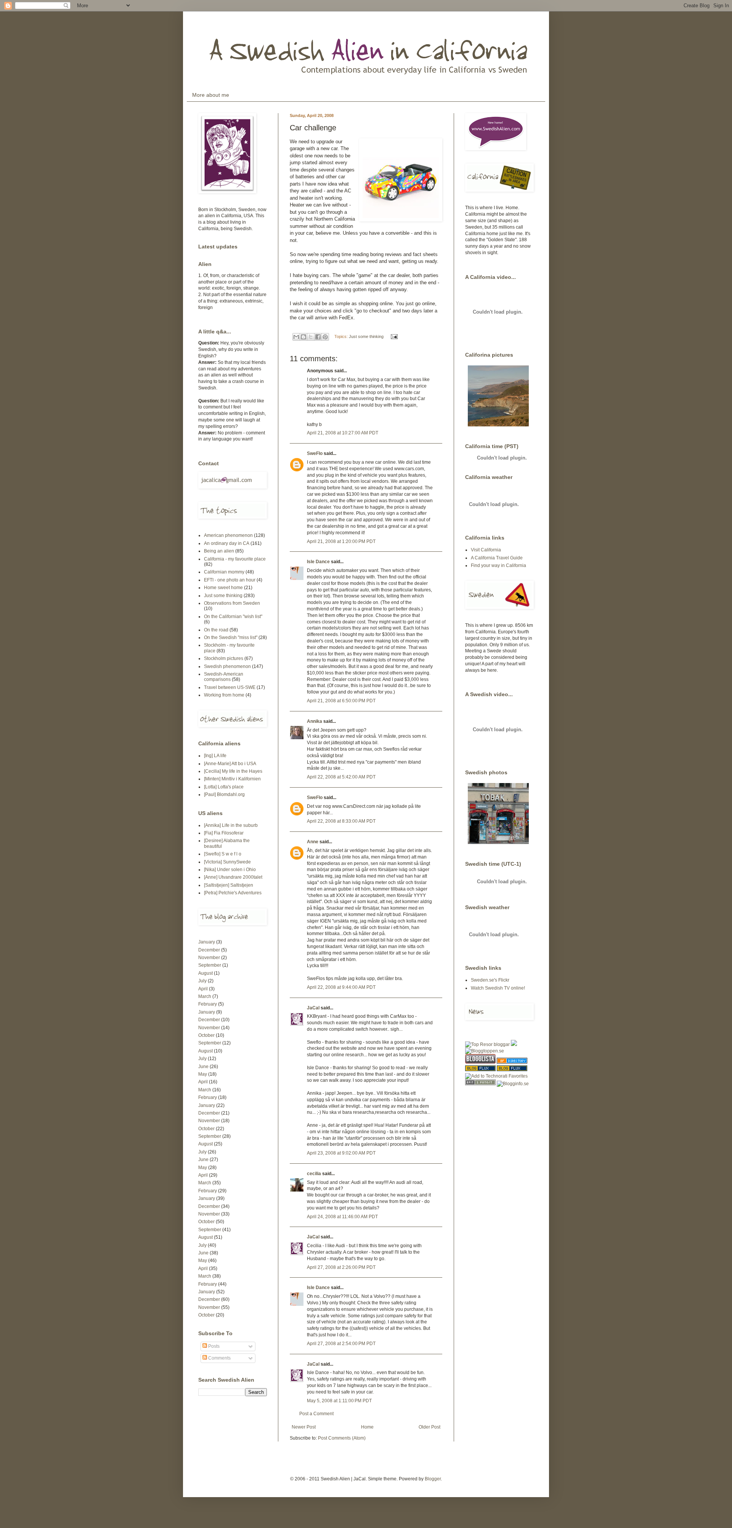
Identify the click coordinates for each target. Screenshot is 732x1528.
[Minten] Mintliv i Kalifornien (232, 779)
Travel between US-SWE (229, 687)
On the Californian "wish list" (233, 616)
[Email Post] (393, 336)
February (207, 1004)
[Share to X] (311, 337)
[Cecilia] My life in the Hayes (233, 771)
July (202, 980)
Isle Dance (318, 561)
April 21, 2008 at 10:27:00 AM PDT (342, 433)
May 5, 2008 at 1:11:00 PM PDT (339, 1400)
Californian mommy (224, 572)
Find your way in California (498, 565)
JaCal (313, 1008)
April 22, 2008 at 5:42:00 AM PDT (341, 777)
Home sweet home (223, 587)
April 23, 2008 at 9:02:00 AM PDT (341, 1153)
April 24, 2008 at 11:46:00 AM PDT (342, 1216)
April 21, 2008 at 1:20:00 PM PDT (341, 541)
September (209, 965)
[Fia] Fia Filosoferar (224, 833)
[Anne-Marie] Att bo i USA (230, 763)
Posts (213, 1346)
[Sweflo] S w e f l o (222, 854)
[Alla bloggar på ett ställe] (513, 1083)
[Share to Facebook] (318, 337)
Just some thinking (366, 336)
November (209, 957)
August (205, 973)
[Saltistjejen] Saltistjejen (228, 885)
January (206, 942)
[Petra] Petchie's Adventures (233, 892)
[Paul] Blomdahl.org (224, 794)
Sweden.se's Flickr (490, 980)
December (209, 950)
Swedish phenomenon (227, 666)
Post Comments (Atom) (342, 1438)
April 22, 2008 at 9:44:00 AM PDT (341, 987)
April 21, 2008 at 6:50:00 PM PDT (341, 700)
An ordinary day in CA (226, 543)
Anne (312, 841)
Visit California (486, 550)
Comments (219, 1358)
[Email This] (296, 337)
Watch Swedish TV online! (498, 988)
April (203, 988)
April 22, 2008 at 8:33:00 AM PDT (341, 821)
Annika (314, 721)
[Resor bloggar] (487, 1044)
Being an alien (219, 551)
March (204, 996)
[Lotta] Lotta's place (224, 787)
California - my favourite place (235, 559)
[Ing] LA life (215, 755)
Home (367, 1427)
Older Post (429, 1427)
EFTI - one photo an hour (229, 580)
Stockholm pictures (223, 658)
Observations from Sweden (232, 603)
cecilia (314, 1173)
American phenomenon (228, 535)
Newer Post (304, 1427)
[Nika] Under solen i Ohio (230, 869)
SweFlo (315, 453)
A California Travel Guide (497, 558)
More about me (210, 95)
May (202, 1074)
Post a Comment (316, 1413)
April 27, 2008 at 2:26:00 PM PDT (341, 1267)
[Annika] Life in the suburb (231, 825)
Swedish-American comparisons (223, 676)
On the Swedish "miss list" (230, 637)
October (206, 1035)
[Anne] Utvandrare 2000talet (233, 877)
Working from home (224, 695)
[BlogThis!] (303, 337)
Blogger (433, 1479)
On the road (216, 630)
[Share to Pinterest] (325, 337)
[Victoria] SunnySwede (227, 862)
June (203, 1066)
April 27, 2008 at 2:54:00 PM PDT (341, 1343)
